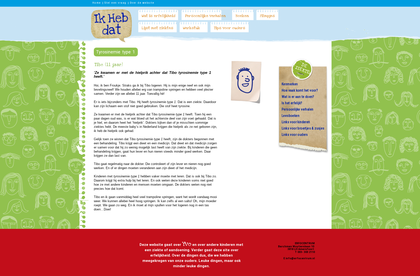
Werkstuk (191, 28)
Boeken (242, 15)
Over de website (142, 2)
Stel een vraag (115, 2)
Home (96, 2)
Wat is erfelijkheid (158, 15)
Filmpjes (267, 15)
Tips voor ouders (229, 28)
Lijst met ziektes (157, 28)
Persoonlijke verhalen (205, 15)
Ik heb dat (111, 25)
